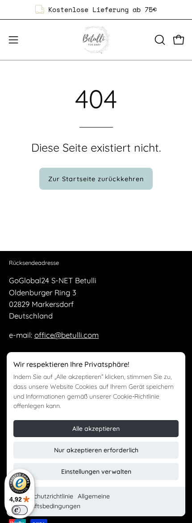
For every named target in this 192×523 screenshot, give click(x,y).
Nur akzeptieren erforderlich (96, 450)
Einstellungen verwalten (96, 472)
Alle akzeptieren (96, 429)
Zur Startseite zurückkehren (96, 179)
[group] (96, 9)
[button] (159, 40)
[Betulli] (96, 39)
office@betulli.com (66, 335)
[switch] (20, 510)
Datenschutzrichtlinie (43, 496)
